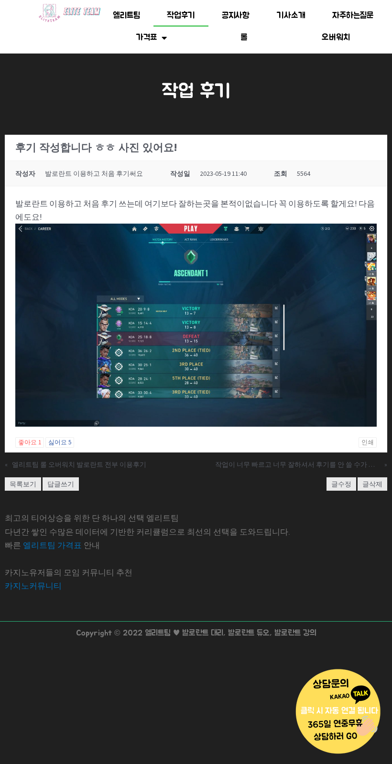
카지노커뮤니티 (33, 586)
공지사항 (236, 15)
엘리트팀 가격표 (52, 545)
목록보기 (23, 484)
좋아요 (29, 442)
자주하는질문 (353, 15)
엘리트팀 (126, 15)
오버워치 (336, 37)
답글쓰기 (60, 484)
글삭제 (372, 484)
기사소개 (291, 15)
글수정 (341, 484)
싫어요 (59, 442)
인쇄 (367, 442)
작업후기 (181, 15)
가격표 (146, 37)
